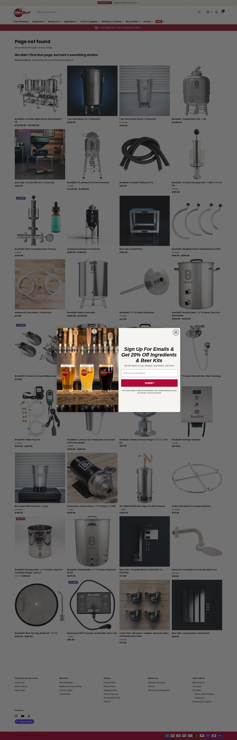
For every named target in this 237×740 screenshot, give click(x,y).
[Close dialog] (176, 332)
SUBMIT (149, 383)
